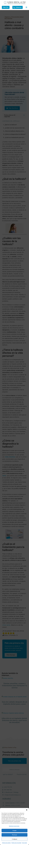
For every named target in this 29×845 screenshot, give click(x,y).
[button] (26, 810)
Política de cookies (6, 842)
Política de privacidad (16, 842)
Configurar (14, 839)
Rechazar (14, 834)
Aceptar (14, 830)
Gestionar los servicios (14, 826)
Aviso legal (24, 842)
